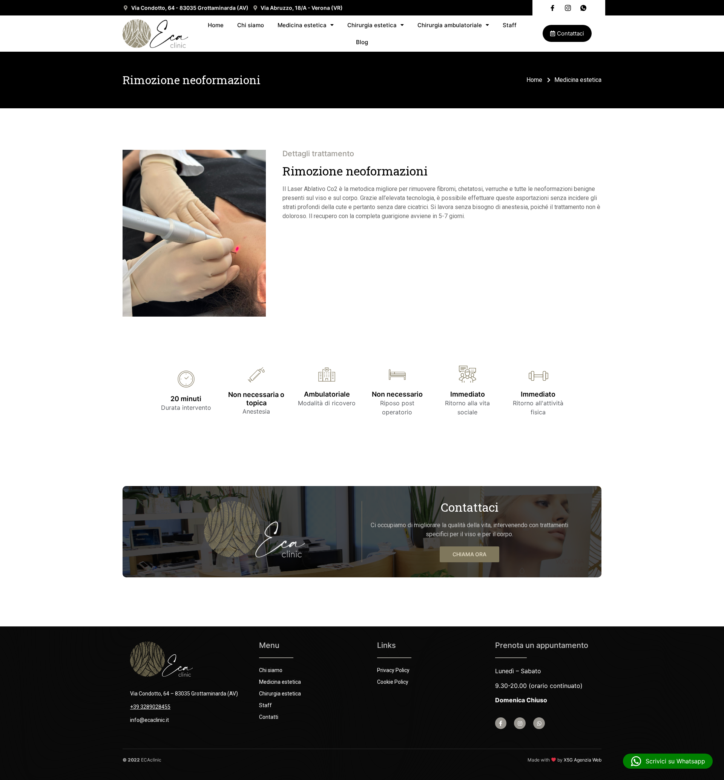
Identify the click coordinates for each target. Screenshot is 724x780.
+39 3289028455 (150, 707)
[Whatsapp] (539, 723)
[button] (567, 33)
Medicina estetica (302, 25)
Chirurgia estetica (372, 25)
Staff (510, 25)
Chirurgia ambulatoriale (449, 25)
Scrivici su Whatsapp (673, 761)
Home (216, 25)
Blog (362, 42)
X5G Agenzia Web (582, 760)
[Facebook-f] (501, 723)
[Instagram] (520, 723)
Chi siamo (250, 25)
